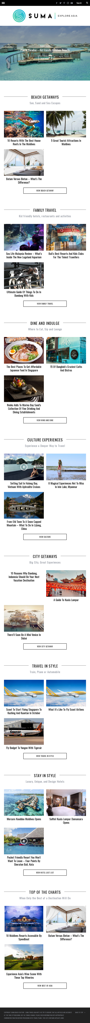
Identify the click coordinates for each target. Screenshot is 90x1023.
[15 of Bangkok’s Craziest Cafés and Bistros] (66, 350)
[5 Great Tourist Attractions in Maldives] (66, 124)
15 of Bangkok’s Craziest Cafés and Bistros (66, 368)
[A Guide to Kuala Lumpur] (66, 583)
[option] (45, 53)
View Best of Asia (45, 985)
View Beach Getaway (45, 190)
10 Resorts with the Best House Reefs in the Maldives (24, 142)
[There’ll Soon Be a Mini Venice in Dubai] (24, 618)
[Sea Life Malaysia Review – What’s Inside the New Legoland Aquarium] (24, 237)
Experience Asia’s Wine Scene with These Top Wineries (24, 975)
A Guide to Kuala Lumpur (66, 600)
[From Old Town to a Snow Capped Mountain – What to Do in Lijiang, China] (24, 505)
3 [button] (80, 51)
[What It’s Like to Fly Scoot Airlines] (66, 693)
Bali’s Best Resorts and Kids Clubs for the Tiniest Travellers (66, 255)
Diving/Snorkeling (44, 46)
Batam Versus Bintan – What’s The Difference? (24, 180)
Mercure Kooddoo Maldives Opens (24, 819)
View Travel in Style (45, 756)
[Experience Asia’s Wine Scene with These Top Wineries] (24, 957)
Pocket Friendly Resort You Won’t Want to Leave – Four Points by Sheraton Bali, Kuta (24, 860)
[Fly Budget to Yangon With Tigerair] (24, 731)
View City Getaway (45, 646)
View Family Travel (45, 303)
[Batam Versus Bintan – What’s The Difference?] (24, 162)
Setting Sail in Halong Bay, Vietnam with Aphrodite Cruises (24, 485)
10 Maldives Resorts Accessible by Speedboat (24, 937)
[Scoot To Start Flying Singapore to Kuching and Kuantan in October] (24, 693)
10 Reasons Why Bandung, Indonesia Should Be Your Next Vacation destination (24, 576)
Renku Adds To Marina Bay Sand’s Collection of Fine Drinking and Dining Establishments (24, 408)
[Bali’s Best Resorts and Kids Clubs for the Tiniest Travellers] (66, 237)
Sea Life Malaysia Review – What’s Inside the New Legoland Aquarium (24, 255)
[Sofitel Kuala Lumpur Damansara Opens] (66, 802)
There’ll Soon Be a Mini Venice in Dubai (24, 636)
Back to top (79, 1012)
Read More (45, 58)
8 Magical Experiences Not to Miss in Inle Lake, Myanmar (66, 485)
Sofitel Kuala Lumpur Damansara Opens (66, 821)
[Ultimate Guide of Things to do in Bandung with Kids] (24, 275)
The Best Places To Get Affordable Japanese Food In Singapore (23, 368)
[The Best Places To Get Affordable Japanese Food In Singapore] (24, 350)
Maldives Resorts (55, 46)
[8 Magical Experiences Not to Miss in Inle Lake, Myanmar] (66, 467)
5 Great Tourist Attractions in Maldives (66, 142)
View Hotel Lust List (45, 872)
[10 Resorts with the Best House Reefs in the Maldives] (24, 124)
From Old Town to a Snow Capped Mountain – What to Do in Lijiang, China (24, 525)
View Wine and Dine (45, 420)
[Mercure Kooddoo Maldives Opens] (24, 802)
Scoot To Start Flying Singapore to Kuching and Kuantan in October (24, 711)
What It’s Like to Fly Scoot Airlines (66, 709)
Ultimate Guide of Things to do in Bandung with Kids (24, 293)
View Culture (45, 536)
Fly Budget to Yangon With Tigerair (24, 748)
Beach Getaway (34, 46)
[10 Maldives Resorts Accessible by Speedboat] (24, 919)
